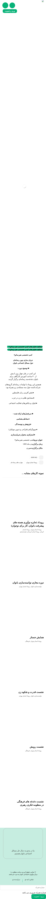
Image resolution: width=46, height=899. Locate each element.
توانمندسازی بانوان (36, 586)
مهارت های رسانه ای (17, 462)
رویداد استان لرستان (33, 532)
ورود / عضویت (39, 896)
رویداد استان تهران (31, 462)
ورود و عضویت (10, 11)
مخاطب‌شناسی (22, 419)
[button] (5, 5)
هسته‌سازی (23, 532)
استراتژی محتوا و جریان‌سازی (22, 435)
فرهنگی (27, 641)
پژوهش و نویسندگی (22, 424)
